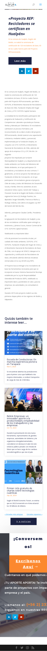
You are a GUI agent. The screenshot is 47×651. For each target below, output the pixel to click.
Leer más (20, 60)
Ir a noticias (23, 521)
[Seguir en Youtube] (36, 71)
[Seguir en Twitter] (29, 71)
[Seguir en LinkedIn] (22, 71)
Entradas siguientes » (34, 514)
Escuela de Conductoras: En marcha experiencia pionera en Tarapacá (22, 362)
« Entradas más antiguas (14, 514)
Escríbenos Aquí (28, 564)
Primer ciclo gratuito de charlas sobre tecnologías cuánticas (20, 490)
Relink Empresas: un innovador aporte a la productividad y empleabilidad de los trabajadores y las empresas (23, 421)
